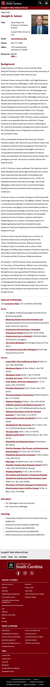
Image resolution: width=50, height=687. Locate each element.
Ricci (24, 465)
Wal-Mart (15, 435)
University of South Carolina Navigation (46, 3)
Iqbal (10, 462)
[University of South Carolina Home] (11, 2)
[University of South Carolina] (25, 566)
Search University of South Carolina (40, 3)
